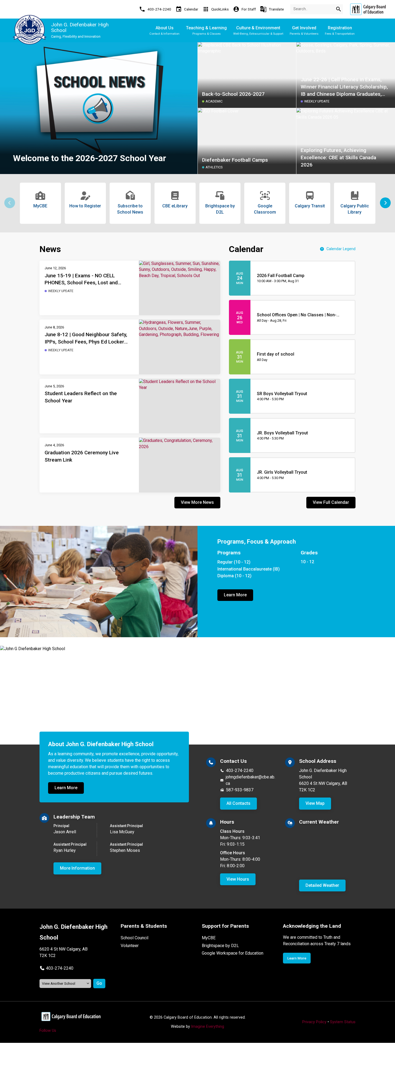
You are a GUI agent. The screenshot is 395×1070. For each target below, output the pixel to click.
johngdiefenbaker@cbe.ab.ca (250, 780)
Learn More (235, 594)
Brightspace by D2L (220, 945)
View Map (315, 803)
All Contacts (238, 803)
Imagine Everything (207, 1026)
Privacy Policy (314, 1022)
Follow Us (48, 1030)
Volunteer (130, 945)
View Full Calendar (331, 502)
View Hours (238, 879)
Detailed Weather (322, 885)
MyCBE (209, 937)
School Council (134, 937)
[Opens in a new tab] (367, 9)
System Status (343, 1022)
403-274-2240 (239, 770)
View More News (197, 502)
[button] (385, 202)
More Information (77, 868)
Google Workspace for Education (232, 953)
